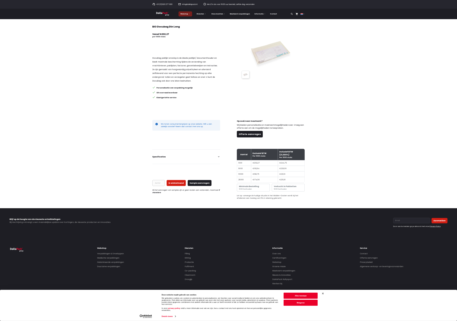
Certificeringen (279, 258)
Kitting (188, 258)
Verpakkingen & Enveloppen (110, 253)
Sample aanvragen (200, 183)
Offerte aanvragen (250, 134)
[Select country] (303, 14)
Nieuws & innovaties (281, 275)
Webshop (184, 14)
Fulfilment (189, 266)
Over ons (276, 253)
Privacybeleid (366, 262)
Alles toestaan (301, 296)
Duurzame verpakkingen (108, 266)
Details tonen (167, 316)
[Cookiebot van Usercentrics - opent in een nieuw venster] (145, 316)
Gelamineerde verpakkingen (110, 262)
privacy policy (174, 308)
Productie (189, 262)
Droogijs (188, 279)
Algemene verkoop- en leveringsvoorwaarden (381, 266)
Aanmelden (439, 220)
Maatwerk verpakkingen (240, 14)
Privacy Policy (435, 226)
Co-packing (190, 270)
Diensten (200, 14)
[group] (245, 74)
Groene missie (279, 266)
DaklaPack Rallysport (282, 279)
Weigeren (301, 303)
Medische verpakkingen (108, 258)
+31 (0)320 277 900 (164, 4)
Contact (273, 14)
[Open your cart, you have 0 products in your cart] (297, 14)
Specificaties (159, 156)
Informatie (259, 14)
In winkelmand (176, 183)
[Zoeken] (292, 14)
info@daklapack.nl (189, 4)
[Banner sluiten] (323, 293)
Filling (187, 253)
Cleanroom (190, 275)
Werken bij (277, 283)
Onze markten (217, 14)
